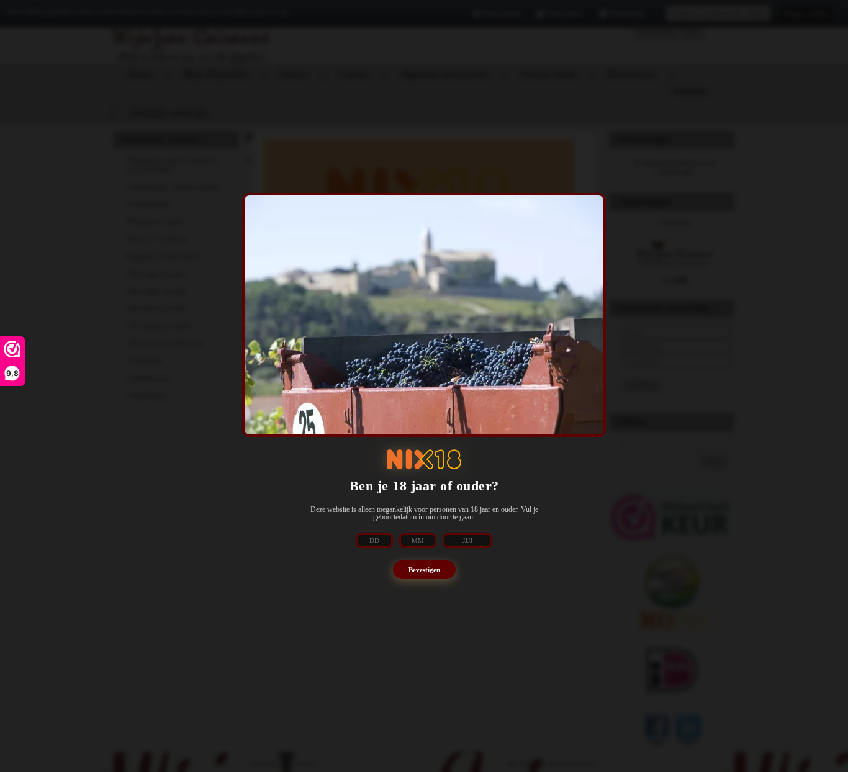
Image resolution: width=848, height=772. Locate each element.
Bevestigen (424, 569)
